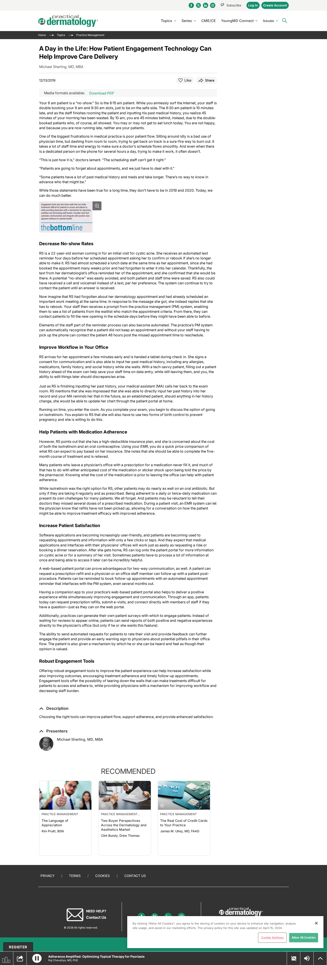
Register (18, 947)
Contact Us (135, 876)
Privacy (47, 876)
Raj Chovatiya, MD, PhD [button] (63, 960)
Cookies (102, 876)
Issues (268, 20)
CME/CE (208, 20)
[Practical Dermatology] (68, 21)
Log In (253, 5)
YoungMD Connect (237, 20)
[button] (54, 708)
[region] (225, 932)
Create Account (275, 5)
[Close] (316, 923)
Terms (75, 876)
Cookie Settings (272, 937)
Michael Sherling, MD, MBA (80, 739)
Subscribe (233, 5)
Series (187, 20)
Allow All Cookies (304, 937)
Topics (166, 20)
